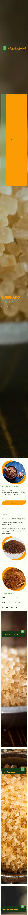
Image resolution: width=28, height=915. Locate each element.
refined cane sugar (10, 909)
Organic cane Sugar (11, 634)
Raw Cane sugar (9, 772)
